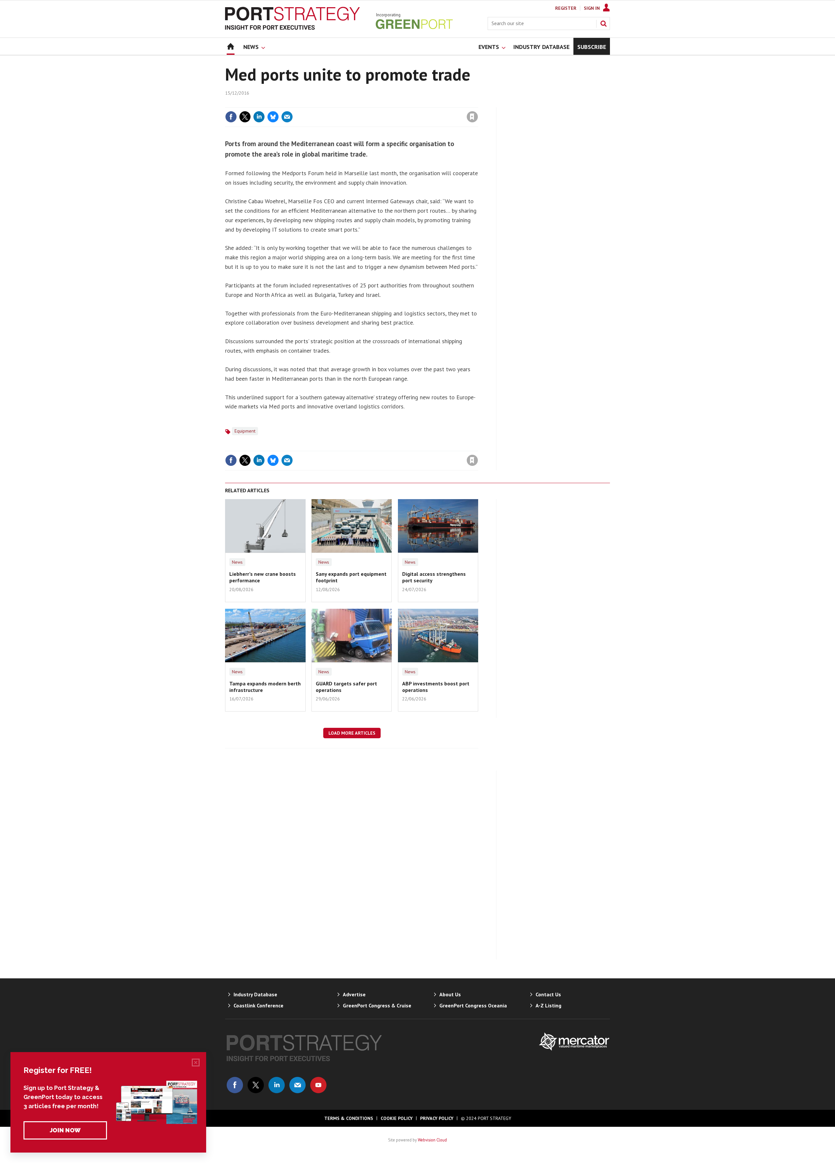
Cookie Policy (397, 1118)
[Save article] (472, 117)
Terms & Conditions (348, 1118)
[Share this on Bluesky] (273, 117)
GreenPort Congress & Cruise (377, 1005)
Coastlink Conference (258, 1005)
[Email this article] (287, 117)
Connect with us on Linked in (276, 1085)
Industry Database (255, 994)
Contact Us (548, 994)
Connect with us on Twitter (255, 1085)
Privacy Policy (436, 1118)
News (237, 562)
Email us (297, 1085)
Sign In (592, 8)
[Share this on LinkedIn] (259, 117)
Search (603, 23)
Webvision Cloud (432, 1139)
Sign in (395, 103)
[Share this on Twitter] (245, 117)
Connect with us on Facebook (234, 1085)
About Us (450, 994)
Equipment (245, 431)
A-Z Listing (548, 1005)
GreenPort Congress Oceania (473, 1005)
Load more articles (351, 733)
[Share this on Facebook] (231, 117)
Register (565, 8)
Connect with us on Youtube (318, 1085)
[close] (477, 103)
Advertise (354, 994)
